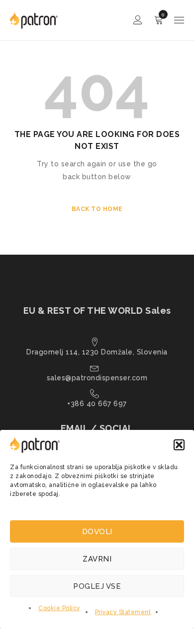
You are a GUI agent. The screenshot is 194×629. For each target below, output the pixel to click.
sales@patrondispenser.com (97, 378)
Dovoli (97, 531)
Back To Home (97, 209)
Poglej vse (97, 586)
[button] (179, 445)
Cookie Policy (59, 608)
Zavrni (97, 559)
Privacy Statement (123, 612)
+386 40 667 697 (97, 404)
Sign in (137, 20)
